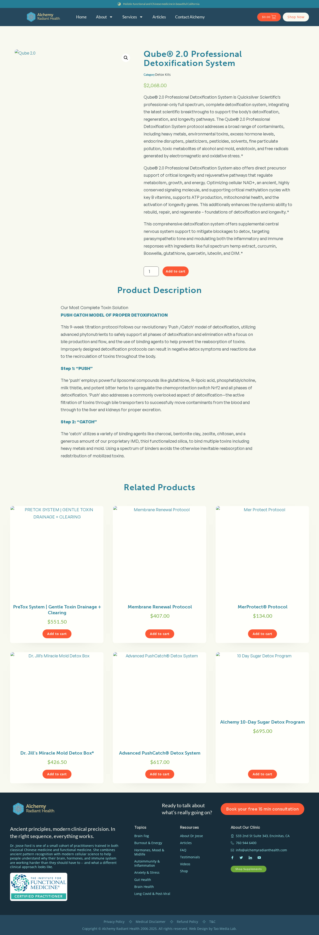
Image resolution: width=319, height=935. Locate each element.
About (101, 16)
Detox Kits (163, 74)
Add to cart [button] (57, 633)
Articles (159, 16)
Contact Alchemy (190, 16)
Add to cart (175, 271)
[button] (126, 58)
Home (81, 16)
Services (129, 16)
